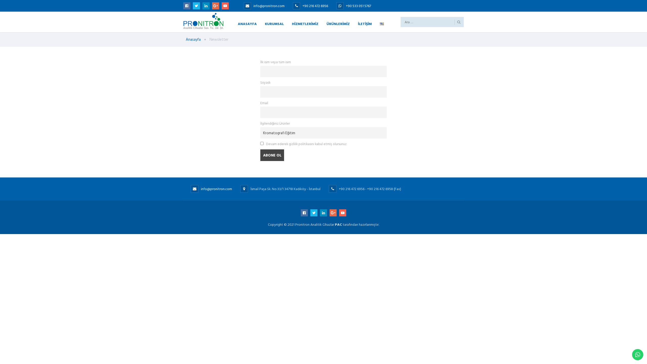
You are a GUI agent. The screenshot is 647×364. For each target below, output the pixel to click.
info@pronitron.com (269, 6)
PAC (338, 225)
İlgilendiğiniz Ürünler (275, 123)
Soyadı (265, 82)
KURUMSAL (274, 23)
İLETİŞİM (365, 23)
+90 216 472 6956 (316, 6)
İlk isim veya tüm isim (275, 62)
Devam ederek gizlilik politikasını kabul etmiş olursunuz (305, 144)
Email (264, 103)
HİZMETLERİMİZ (305, 23)
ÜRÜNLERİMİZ (338, 23)
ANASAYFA (247, 23)
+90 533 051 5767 (358, 6)
